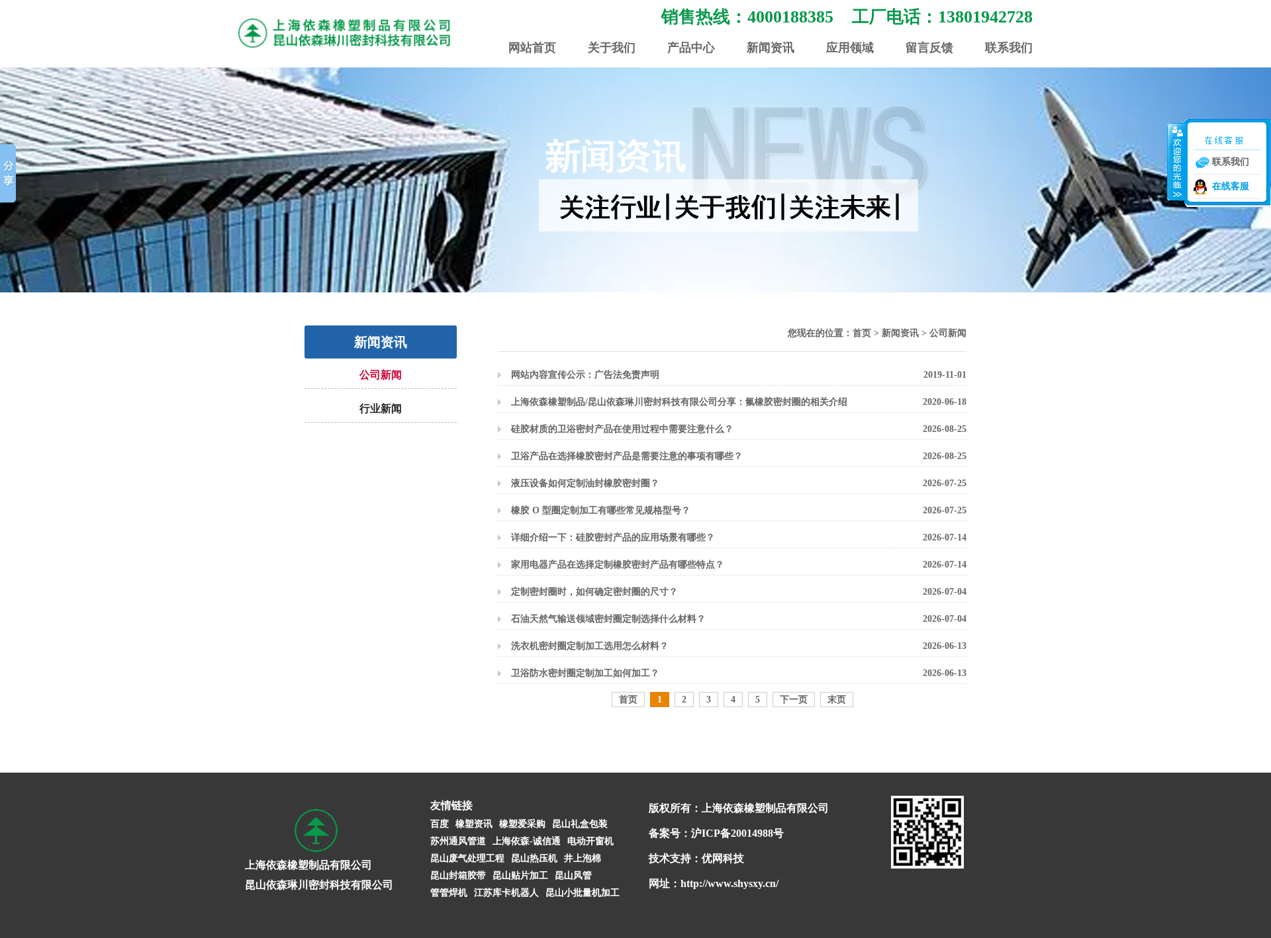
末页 (836, 699)
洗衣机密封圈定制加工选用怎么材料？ (590, 646)
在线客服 (1230, 186)
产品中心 (691, 47)
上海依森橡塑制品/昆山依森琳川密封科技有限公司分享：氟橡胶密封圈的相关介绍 (679, 402)
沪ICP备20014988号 (737, 833)
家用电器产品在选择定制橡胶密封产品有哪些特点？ (617, 565)
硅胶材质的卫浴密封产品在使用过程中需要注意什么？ (622, 429)
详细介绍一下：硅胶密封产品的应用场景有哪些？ (613, 537)
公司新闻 (380, 374)
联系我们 (1009, 47)
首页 (862, 333)
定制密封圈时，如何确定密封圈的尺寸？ (594, 592)
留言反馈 (929, 47)
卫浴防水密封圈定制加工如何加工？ (585, 673)
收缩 (1176, 161)
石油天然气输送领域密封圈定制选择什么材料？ (608, 619)
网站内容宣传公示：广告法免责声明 (585, 375)
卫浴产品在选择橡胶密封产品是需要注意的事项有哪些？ (627, 456)
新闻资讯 (770, 47)
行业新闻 (380, 408)
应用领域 (850, 47)
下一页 (794, 699)
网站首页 (532, 47)
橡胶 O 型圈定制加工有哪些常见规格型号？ (600, 510)
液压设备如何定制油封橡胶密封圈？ (585, 483)
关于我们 (612, 47)
